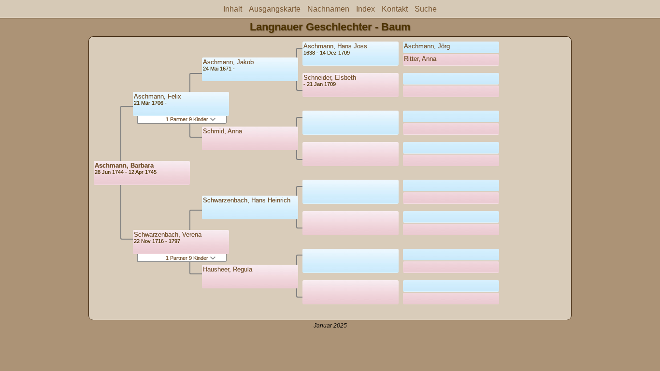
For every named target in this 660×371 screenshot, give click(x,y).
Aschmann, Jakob (228, 62)
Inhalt (232, 9)
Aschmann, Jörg (427, 46)
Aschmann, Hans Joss (335, 46)
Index (365, 9)
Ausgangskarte (275, 9)
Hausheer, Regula (227, 269)
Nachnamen (328, 9)
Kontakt (395, 9)
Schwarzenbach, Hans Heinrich (246, 200)
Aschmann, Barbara (124, 165)
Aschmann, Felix (157, 96)
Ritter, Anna (420, 58)
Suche (426, 9)
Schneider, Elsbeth (329, 77)
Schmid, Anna (222, 131)
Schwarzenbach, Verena (167, 234)
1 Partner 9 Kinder (188, 119)
